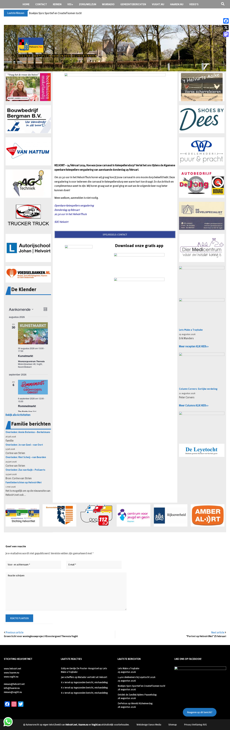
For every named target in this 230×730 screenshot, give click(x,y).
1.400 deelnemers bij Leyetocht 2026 (136, 677)
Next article (217, 632)
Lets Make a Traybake (191, 330)
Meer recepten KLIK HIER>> (194, 346)
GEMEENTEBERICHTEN (133, 4)
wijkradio (108, 4)
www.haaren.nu (11, 672)
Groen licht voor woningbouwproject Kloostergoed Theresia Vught (41, 636)
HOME (26, 4)
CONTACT (41, 4)
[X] (226, 27)
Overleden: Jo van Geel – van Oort (24, 445)
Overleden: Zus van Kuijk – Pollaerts (25, 470)
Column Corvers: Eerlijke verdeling (198, 389)
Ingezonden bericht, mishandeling (91, 682)
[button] (28, 87)
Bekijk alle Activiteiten (18, 414)
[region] (115, 48)
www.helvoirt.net (12, 668)
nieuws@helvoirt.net (14, 684)
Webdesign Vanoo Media (149, 724)
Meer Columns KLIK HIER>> (193, 405)
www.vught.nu (11, 676)
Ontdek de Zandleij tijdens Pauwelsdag (137, 694)
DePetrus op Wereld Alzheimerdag (135, 703)
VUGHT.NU (158, 4)
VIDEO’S (194, 4)
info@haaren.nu (12, 688)
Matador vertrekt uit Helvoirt (92, 677)
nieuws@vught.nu (13, 692)
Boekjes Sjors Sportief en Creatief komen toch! (55, 13)
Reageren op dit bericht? (199, 712)
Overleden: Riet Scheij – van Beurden (26, 457)
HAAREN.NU (176, 4)
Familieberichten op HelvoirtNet (24, 482)
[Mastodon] (226, 34)
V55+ (70, 4)
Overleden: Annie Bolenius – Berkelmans (28, 432)
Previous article (14, 632)
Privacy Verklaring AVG (195, 724)
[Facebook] (226, 21)
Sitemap (172, 724)
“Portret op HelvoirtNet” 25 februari (206, 636)
